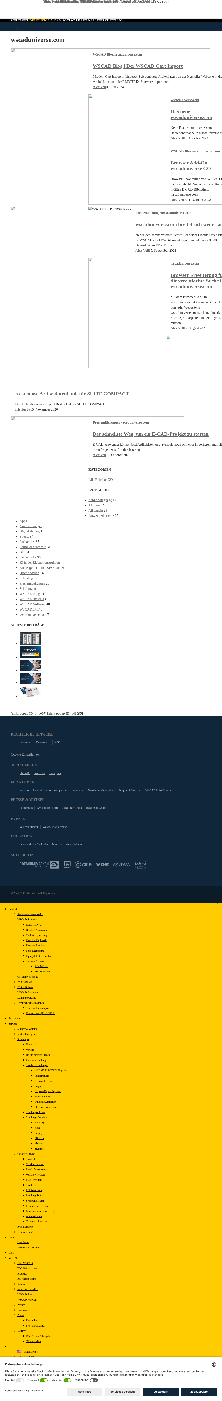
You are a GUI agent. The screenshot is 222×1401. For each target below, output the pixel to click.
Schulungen (28, 588)
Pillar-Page (27, 578)
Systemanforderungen (37, 1008)
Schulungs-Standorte (36, 1117)
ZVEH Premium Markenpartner (39, 864)
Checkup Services (35, 1164)
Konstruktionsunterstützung (40, 1211)
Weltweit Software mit (67, 20)
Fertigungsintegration (37, 1205)
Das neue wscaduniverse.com (191, 114)
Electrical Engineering (37, 940)
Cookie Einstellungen (25, 754)
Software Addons (35, 961)
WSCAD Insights (32, 599)
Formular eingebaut (33, 547)
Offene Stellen (29, 573)
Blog (11, 1252)
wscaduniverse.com (128, 54)
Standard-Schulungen (37, 1065)
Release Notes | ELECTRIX (40, 1013)
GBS (23, 552)
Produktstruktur (34, 1179)
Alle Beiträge (100, 479)
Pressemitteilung (72, 807)
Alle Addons (41, 966)
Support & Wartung (130, 790)
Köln (37, 1127)
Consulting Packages (36, 1221)
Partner (21, 1304)
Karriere (21, 1330)
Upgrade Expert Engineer (48, 1091)
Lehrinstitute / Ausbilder (34, 844)
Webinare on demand (55, 826)
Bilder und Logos (96, 807)
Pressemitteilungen (149, 213)
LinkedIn (25, 773)
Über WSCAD (25, 1263)
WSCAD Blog (103, 54)
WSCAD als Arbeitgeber (39, 1336)
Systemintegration (35, 1200)
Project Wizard (42, 971)
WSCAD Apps (25, 987)
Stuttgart (39, 1148)
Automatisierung (34, 1216)
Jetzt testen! (15, 1018)
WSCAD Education (27, 992)
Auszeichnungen (31, 526)
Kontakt (24, 790)
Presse (20, 1315)
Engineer (39, 1086)
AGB (58, 742)
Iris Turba (22, 409)
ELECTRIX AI (34, 924)
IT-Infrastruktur (34, 1190)
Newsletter (78, 790)
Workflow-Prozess (35, 1174)
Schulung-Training (35, 1195)
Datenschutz (43, 742)
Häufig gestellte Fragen (38, 1054)
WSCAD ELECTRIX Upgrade (51, 1070)
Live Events (23, 1242)
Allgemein (95, 510)
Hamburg (39, 1122)
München (39, 1138)
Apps (23, 521)
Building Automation (36, 929)
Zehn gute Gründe (26, 997)
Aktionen (94, 505)
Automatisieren (25, 1226)
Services (13, 1023)
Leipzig (38, 1133)
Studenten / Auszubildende (68, 844)
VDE (102, 864)
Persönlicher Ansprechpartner (50, 790)
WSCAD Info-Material (158, 790)
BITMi (140, 865)
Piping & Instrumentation (39, 956)
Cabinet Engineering (36, 935)
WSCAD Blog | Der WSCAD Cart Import (138, 66)
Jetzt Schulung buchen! (29, 1034)
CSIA (83, 864)
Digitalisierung (30, 531)
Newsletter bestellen (27, 1289)
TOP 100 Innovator (27, 1268)
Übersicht (31, 1044)
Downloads (23, 1310)
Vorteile (30, 1049)
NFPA (67, 865)
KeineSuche (28, 557)
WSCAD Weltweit (26, 1299)
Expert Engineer (43, 1096)
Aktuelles (22, 1273)
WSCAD (13, 1258)
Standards (31, 1185)
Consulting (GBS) (26, 1153)
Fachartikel (27, 542)
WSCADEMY (30, 609)
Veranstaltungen (29, 826)
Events (24, 536)
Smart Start (32, 1159)
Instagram (55, 773)
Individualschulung (36, 1060)
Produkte (13, 909)
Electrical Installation (36, 945)
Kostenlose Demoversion (30, 914)
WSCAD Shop (25, 1294)
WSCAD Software (33, 604)
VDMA (121, 864)
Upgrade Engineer (44, 1080)
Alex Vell (99, 87)
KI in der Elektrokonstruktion (40, 562)
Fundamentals (42, 1075)
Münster (39, 1143)
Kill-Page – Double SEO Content (42, 568)
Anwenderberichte (101, 515)
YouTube (39, 773)
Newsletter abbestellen (101, 790)
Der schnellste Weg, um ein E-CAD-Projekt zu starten (151, 434)
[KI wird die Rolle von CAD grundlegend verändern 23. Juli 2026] (30, 700)
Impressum (26, 742)
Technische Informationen (30, 1002)
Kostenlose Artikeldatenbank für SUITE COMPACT (72, 393)
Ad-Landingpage (100, 500)
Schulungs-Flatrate (35, 1112)
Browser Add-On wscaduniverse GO (191, 165)
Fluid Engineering (35, 950)
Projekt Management (36, 1169)
